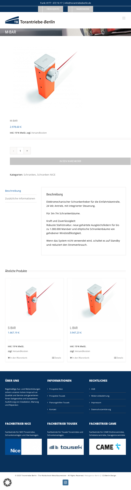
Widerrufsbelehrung (100, 396)
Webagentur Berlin (92, 475)
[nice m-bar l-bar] (65, 78)
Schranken (30, 174)
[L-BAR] (96, 300)
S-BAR (12, 328)
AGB (93, 389)
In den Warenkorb (70, 161)
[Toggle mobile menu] (124, 18)
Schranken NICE (46, 174)
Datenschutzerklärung (101, 409)
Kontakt (52, 409)
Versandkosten (39, 132)
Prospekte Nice (56, 389)
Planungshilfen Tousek (59, 402)
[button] (7, 482)
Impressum (96, 402)
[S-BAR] (34, 300)
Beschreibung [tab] (13, 190)
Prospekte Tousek (57, 396)
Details (57, 357)
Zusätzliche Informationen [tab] (20, 198)
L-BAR (74, 328)
